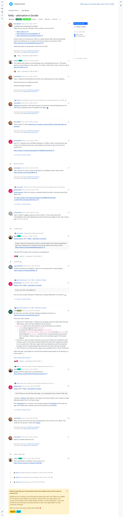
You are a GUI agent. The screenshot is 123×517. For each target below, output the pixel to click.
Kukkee (23, 398)
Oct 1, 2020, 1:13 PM (31, 23)
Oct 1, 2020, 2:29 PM (33, 60)
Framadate (20, 403)
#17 (68, 437)
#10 (68, 236)
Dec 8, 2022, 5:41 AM (32, 310)
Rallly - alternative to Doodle (37, 238)
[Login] (120, 2)
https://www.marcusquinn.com (30, 52)
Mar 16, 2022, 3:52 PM (32, 168)
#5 (68, 121)
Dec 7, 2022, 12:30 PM (32, 282)
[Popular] (2, 12)
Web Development (26, 357)
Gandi (24, 155)
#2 (68, 60)
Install (112, 4)
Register (12, 511)
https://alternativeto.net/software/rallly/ (28, 35)
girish (15, 236)
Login (18, 511)
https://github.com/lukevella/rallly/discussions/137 (29, 374)
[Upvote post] (64, 55)
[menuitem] (120, 2)
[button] (2, 511)
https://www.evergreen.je (33, 50)
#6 (68, 140)
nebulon (16, 60)
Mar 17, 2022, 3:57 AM (32, 212)
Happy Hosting (17, 357)
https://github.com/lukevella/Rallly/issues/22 (28, 43)
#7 (68, 168)
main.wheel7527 (18, 266)
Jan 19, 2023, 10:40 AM (34, 458)
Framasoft (53, 403)
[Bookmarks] (2, 15)
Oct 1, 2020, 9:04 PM (31, 103)
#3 (68, 76)
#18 (68, 458)
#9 (68, 212)
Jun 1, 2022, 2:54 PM (31, 236)
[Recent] (2, 5)
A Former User (18, 212)
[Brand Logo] (11, 4)
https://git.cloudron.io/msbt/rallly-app (26, 315)
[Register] (120, 5)
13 (68, 55)
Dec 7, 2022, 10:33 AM (34, 266)
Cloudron (18, 155)
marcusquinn (17, 23)
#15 (68, 386)
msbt (15, 310)
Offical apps (84, 4)
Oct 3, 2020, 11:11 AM (32, 140)
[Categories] (2, 2)
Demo (103, 4)
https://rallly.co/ (21, 31)
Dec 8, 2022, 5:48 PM (32, 369)
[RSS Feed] (60, 19)
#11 (68, 266)
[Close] (67, 491)
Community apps (94, 4)
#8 (68, 189)
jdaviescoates (17, 140)
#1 (68, 23)
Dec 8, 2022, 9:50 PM (32, 418)
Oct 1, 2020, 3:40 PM (31, 76)
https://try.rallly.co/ (20, 67)
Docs (107, 4)
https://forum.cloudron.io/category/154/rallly (28, 463)
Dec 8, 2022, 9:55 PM (32, 437)
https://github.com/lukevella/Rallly (27, 33)
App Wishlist (27, 19)
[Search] (2, 18)
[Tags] (2, 8)
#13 (68, 310)
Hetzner (29, 155)
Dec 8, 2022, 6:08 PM (32, 386)
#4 (68, 103)
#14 (68, 369)
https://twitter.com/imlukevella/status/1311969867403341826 (33, 150)
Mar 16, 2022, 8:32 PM (33, 189)
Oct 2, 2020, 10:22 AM (32, 121)
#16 (68, 418)
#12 (68, 282)
